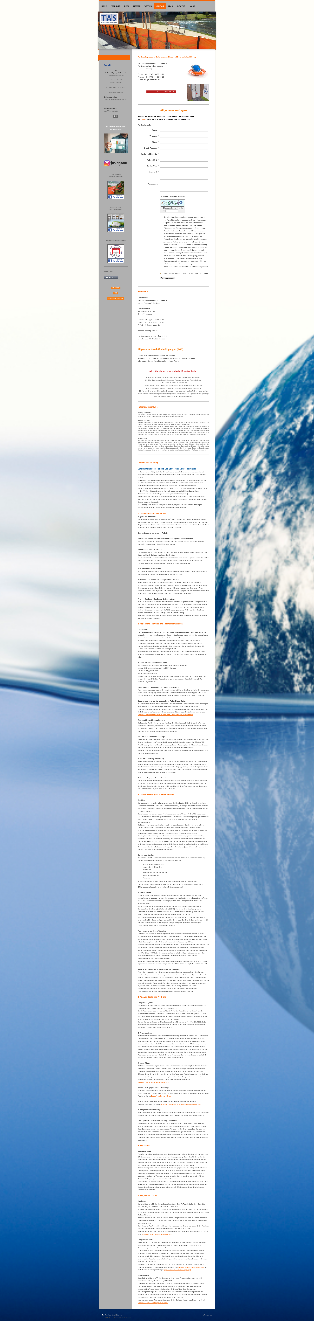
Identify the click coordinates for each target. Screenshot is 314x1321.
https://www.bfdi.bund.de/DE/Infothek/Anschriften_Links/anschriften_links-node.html (165, 715)
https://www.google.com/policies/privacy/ (177, 1270)
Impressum (115, 288)
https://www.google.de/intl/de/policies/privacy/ (153, 1303)
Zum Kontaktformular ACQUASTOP (161, 92)
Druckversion (109, 1315)
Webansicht (207, 1315)
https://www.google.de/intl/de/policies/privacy (156, 1234)
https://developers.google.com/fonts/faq (191, 1267)
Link (115, 116)
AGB (115, 293)
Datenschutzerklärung (115, 298)
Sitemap (119, 1315)
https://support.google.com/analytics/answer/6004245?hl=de (181, 1104)
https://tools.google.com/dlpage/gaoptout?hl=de (153, 1082)
